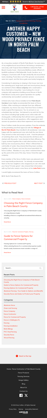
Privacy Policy (13, 409)
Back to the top (25, 356)
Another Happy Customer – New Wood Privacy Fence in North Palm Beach (23, 39)
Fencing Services (23, 376)
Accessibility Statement (31, 409)
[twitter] (26, 395)
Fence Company (16, 199)
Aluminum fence (9, 305)
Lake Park (37, 168)
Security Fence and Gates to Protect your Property (22, 294)
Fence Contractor (22, 21)
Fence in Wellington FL (12, 320)
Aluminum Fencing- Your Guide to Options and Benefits (23, 291)
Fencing (32, 21)
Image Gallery (23, 380)
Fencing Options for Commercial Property (18, 288)
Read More (7, 222)
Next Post (38, 183)
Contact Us (24, 391)
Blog (23, 384)
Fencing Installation (11, 326)
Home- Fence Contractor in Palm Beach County (23, 369)
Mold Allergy (8, 329)
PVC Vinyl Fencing (10, 332)
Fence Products (23, 373)
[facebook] (21, 395)
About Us (23, 387)
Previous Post (10, 183)
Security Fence (9, 335)
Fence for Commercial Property (20, 232)
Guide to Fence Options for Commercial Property (21, 285)
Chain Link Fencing (10, 308)
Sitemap (20, 409)
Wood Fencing (9, 338)
